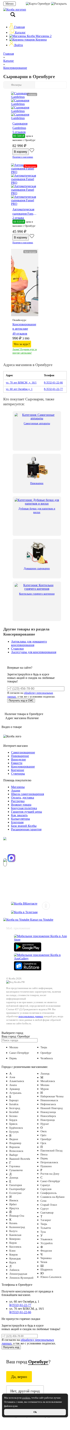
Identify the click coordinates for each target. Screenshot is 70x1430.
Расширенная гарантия (26, 829)
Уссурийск (46, 1243)
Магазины (43, 36)
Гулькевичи (16, 1170)
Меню (9, 3)
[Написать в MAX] (11, 858)
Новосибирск (48, 1116)
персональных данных (30, 1016)
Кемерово (14, 1238)
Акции (15, 790)
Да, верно (19, 1376)
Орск (43, 1143)
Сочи (43, 1200)
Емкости (16, 763)
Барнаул (13, 1100)
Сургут (44, 1208)
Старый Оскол (48, 1204)
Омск (43, 1131)
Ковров (13, 1254)
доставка (28, 797)
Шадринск (46, 1269)
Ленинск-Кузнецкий (21, 1277)
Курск (12, 1262)
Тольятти (45, 1227)
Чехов (43, 1262)
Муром (44, 1089)
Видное (13, 1139)
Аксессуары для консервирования (33, 652)
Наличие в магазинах (22, 157)
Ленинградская (18, 1273)
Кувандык (15, 1258)
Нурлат (44, 1123)
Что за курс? (22, 344)
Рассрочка (17, 801)
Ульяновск (46, 1239)
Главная (19, 27)
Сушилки (17, 648)
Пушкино (46, 1166)
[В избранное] (32, 151)
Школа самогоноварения (27, 794)
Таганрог (45, 1220)
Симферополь (48, 1193)
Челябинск (46, 1058)
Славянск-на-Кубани (52, 1196)
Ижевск (13, 1200)
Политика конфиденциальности (22, 896)
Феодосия (46, 1250)
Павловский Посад (51, 1150)
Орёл (43, 1135)
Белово (13, 1116)
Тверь (43, 1047)
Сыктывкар (46, 1212)
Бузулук (14, 1131)
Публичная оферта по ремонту (21, 889)
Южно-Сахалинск (50, 1277)
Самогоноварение (23, 752)
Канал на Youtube (41, 919)
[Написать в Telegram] (5, 862)
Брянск (13, 1123)
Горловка (14, 1166)
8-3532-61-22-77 (53, 389)
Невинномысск (49, 1100)
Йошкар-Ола (16, 1215)
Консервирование (23, 766)
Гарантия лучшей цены (26, 811)
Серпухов (46, 1189)
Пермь (13, 1058)
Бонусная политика (24, 808)
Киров (13, 1242)
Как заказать (19, 815)
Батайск (13, 1104)
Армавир (14, 1089)
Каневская (15, 1235)
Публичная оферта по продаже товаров (26, 882)
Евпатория (15, 1185)
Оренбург (44, 3)
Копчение (17, 770)
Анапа (13, 1085)
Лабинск (14, 1269)
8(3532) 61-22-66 (20, 1312)
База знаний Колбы (24, 825)
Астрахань (15, 1092)
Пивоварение (20, 756)
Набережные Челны (51, 1096)
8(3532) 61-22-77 (20, 1305)
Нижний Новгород (51, 1108)
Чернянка (46, 1258)
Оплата (16, 797)
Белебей (14, 1112)
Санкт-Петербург (19, 1052)
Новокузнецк (48, 1112)
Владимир (15, 1143)
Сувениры (18, 773)
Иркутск (14, 1208)
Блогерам (17, 822)
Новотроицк (47, 1120)
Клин (12, 1250)
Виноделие (18, 759)
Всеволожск (16, 1151)
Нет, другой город (25, 1391)
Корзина (41, 39)
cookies (26, 1397)
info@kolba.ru (11, 875)
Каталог (20, 32)
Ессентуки (15, 1193)
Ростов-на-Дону (49, 1173)
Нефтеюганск (48, 1104)
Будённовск (16, 1127)
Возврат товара (21, 804)
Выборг (13, 1154)
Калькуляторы (20, 818)
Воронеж (14, 1147)
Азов (12, 1077)
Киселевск (15, 1246)
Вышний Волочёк (19, 1158)
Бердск (13, 1120)
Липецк (45, 1073)
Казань (13, 1223)
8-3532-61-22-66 (53, 382)
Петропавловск (49, 1162)
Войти (18, 45)
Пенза (43, 1154)
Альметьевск (16, 1081)
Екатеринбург (17, 1189)
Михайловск (47, 1081)
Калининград (17, 1227)
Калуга (13, 1231)
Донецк (13, 1177)
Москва (13, 1047)
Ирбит (13, 1204)
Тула (43, 1231)
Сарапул (45, 1185)
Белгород (14, 1108)
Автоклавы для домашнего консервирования (29, 643)
